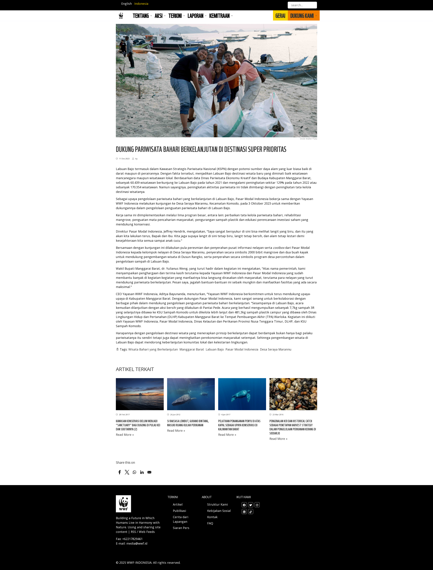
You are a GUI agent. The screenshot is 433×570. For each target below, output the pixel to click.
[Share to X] (127, 472)
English (126, 4)
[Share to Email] (149, 472)
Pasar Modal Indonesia (241, 349)
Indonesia (141, 4)
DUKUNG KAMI (302, 15)
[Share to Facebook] (120, 472)
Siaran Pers (181, 528)
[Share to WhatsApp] (134, 472)
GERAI (280, 15)
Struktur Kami (217, 504)
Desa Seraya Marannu (275, 349)
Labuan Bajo (215, 349)
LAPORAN (195, 15)
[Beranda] (121, 15)
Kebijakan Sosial (219, 511)
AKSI (159, 15)
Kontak (212, 517)
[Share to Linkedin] (142, 472)
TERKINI (175, 15)
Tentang (141, 15)
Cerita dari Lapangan (180, 519)
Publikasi (179, 511)
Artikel (178, 504)
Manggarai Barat (191, 349)
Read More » (125, 435)
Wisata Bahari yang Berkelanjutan (153, 349)
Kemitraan (219, 15)
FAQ (210, 523)
